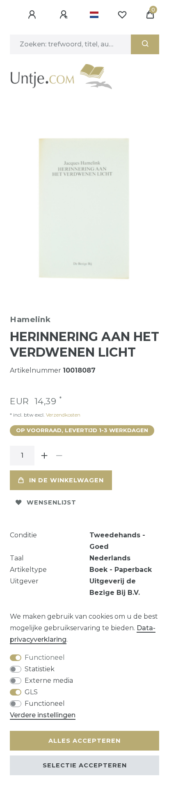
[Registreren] (65, 15)
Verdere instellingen (42, 715)
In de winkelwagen (66, 480)
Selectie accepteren (85, 765)
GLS (31, 692)
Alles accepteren (84, 740)
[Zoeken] (145, 44)
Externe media (49, 680)
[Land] (94, 15)
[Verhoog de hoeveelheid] (44, 455)
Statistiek (40, 669)
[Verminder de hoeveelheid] (59, 455)
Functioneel (45, 657)
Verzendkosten (62, 415)
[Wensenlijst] (122, 15)
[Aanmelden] (33, 15)
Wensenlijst (51, 502)
